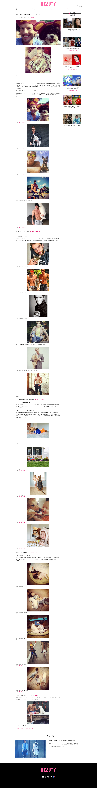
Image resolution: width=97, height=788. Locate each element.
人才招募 (42, 779)
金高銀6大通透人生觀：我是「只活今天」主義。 (72, 30)
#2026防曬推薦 (66, 9)
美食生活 (39, 9)
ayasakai (35, 695)
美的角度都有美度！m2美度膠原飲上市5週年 (72, 67)
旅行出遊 (45, 9)
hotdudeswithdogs (23, 122)
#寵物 (22, 728)
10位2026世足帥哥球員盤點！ (72, 48)
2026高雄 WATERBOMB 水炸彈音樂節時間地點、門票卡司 (72, 88)
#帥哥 (18, 728)
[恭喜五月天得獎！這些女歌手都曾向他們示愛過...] (30, 749)
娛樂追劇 (33, 9)
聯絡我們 (48, 779)
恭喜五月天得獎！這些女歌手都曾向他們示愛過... (62, 740)
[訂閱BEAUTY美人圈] (54, 777)
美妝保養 (21, 9)
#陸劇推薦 (51, 9)
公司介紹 (37, 779)
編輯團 (32, 17)
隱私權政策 (59, 779)
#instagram (27, 728)
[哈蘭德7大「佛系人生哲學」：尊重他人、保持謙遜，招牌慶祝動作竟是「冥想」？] (72, 100)
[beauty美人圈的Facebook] (43, 777)
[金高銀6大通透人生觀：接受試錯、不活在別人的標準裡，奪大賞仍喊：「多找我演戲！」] (72, 23)
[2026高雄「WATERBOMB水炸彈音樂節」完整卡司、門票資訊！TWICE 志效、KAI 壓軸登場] (72, 80)
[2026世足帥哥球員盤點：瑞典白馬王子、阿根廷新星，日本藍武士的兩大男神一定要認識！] (72, 42)
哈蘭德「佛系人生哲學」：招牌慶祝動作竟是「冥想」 (72, 107)
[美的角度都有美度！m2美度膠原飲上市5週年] (72, 59)
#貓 (32, 728)
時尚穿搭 (27, 9)
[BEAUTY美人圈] (48, 4)
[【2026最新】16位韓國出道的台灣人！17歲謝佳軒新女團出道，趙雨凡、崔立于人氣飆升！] (72, 119)
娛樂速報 (69, 50)
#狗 (35, 728)
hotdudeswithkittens (26, 75)
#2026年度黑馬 (75, 9)
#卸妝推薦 (58, 9)
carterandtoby (22, 443)
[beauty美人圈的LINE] (51, 777)
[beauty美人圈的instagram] (48, 777)
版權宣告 (53, 779)
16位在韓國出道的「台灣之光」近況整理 (72, 126)
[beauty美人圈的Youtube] (45, 777)
